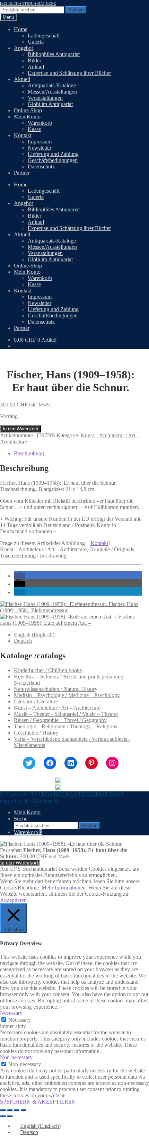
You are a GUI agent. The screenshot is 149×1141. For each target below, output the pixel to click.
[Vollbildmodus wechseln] (9, 1110)
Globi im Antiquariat (50, 104)
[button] (19, 576)
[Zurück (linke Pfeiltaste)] (3, 1116)
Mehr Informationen (64, 887)
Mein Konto (27, 117)
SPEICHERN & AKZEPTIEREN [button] (38, 1102)
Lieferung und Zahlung (53, 154)
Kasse (34, 129)
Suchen (76, 9)
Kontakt (23, 135)
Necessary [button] (11, 1013)
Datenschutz (41, 166)
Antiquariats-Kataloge (52, 85)
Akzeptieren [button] (13, 900)
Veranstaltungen (45, 98)
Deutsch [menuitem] (23, 641)
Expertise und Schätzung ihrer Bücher (69, 73)
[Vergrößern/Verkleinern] (3, 1110)
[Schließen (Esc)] (23, 1110)
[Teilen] (16, 1110)
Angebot (23, 48)
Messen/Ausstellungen (52, 92)
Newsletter (39, 148)
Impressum (40, 141)
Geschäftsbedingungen (53, 160)
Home (20, 29)
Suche (20, 819)
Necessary (19, 1020)
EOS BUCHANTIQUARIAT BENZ (28, 3)
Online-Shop (28, 110)
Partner (21, 173)
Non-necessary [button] (16, 1057)
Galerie (36, 42)
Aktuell (22, 79)
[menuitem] (34, 635)
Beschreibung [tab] (29, 453)
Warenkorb (40, 123)
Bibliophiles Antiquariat (54, 54)
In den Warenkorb (20, 428)
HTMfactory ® (41, 801)
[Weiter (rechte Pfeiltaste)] (9, 1116)
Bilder (34, 60)
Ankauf (36, 67)
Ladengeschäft (44, 35)
